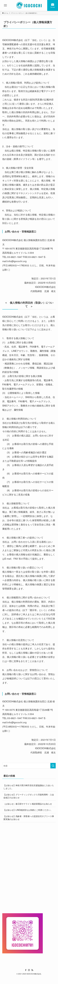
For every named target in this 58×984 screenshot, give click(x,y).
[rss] (32, 970)
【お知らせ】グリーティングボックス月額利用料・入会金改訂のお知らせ (28, 796)
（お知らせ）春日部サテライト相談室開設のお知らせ (27, 803)
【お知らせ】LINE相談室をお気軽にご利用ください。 (27, 809)
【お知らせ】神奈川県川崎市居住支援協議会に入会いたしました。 (28, 787)
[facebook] (26, 970)
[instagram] (29, 970)
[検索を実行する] (53, 765)
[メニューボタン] (5, 5)
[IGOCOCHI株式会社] (29, 5)
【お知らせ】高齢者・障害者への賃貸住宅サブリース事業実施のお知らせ (28, 818)
